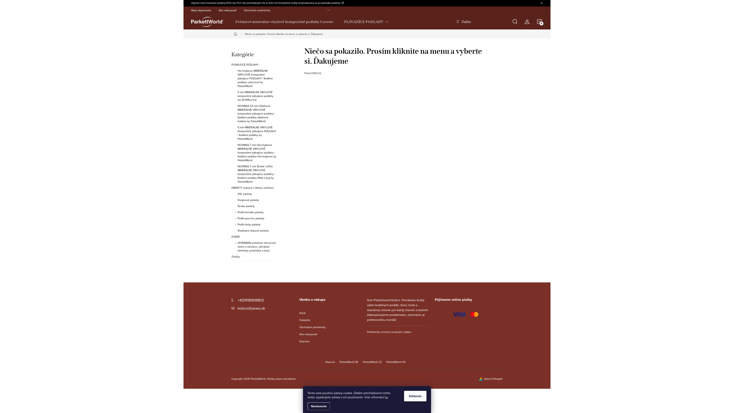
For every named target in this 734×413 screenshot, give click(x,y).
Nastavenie (319, 406)
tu (386, 397)
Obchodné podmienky (257, 10)
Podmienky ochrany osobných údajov (389, 332)
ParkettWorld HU (396, 362)
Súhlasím (415, 396)
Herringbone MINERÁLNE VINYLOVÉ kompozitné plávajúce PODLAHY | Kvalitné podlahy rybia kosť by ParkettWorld (255, 78)
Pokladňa (304, 320)
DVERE (235, 237)
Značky (235, 257)
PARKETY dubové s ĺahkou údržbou (252, 188)
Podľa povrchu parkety (251, 218)
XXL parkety (245, 194)
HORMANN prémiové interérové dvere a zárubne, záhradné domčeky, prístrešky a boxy (257, 246)
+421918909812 (251, 300)
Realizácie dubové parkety (253, 231)
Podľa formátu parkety (251, 212)
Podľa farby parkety (249, 224)
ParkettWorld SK (348, 362)
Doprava (304, 341)
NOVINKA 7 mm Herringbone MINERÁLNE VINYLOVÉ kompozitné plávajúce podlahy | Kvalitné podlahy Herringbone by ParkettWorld (257, 152)
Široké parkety (246, 206)
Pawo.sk (330, 362)
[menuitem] (284, 21)
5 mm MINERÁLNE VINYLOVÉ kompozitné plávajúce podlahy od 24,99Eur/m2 (255, 96)
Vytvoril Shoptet (493, 379)
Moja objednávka (201, 10)
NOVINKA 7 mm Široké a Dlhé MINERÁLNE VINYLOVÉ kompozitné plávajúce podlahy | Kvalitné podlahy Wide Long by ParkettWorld (256, 174)
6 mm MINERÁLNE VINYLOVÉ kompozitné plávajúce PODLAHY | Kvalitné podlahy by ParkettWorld (257, 133)
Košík (302, 313)
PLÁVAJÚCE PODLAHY (245, 65)
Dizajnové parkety (248, 200)
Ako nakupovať (227, 10)
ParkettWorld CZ (372, 362)
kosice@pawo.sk (251, 308)
